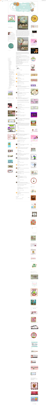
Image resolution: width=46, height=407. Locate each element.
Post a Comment (17, 196)
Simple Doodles (17, 63)
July (9, 65)
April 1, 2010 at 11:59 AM (20, 151)
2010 (9, 60)
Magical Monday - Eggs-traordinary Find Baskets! (11, 72)
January (10, 87)
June (9, 66)
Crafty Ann (17, 57)
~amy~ (18, 110)
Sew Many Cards (27, 34)
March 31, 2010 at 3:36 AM (20, 112)
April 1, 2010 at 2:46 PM (20, 155)
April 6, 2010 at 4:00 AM (20, 185)
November (10, 62)
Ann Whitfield (18, 80)
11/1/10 (36, 70)
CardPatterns (17, 56)
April (9, 68)
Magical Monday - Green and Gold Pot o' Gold (11, 83)
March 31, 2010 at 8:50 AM (20, 120)
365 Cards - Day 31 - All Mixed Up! (20, 15)
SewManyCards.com (19, 150)
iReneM (18, 175)
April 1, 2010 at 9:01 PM (20, 169)
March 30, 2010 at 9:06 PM (20, 75)
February (10, 86)
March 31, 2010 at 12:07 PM (20, 131)
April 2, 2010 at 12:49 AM (20, 173)
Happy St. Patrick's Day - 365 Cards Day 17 (11, 78)
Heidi (17, 163)
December (10, 61)
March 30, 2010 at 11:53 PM (20, 95)
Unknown (18, 146)
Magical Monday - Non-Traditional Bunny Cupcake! (12, 80)
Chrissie (18, 181)
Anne (17, 117)
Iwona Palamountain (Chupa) (20, 171)
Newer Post (17, 197)
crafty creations (18, 85)
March (9, 69)
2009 (9, 88)
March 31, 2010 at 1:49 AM (20, 109)
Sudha (18, 77)
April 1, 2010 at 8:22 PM (20, 165)
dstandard (18, 143)
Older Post (29, 197)
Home (22, 197)
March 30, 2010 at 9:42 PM (20, 83)
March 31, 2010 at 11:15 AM (20, 128)
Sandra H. (18, 129)
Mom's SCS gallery (32, 379)
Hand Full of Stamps (18, 60)
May (9, 67)
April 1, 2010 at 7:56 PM (20, 162)
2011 (9, 59)
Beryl (17, 91)
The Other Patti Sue (19, 106)
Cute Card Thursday (18, 59)
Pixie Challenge (17, 62)
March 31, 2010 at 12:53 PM (20, 135)
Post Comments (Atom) (20, 198)
